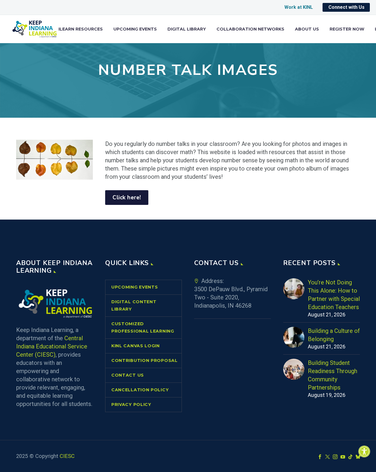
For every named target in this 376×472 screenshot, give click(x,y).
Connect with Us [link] (346, 7)
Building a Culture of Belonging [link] (334, 335)
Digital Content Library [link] (134, 305)
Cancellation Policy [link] (140, 389)
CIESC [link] (67, 456)
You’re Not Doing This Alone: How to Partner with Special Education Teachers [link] (334, 295)
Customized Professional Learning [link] (142, 327)
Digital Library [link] (186, 29)
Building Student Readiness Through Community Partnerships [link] (332, 375)
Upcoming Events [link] (135, 29)
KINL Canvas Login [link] (135, 345)
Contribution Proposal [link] (144, 360)
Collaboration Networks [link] (250, 29)
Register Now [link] (347, 29)
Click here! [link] (127, 197)
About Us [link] (307, 29)
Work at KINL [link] (298, 7)
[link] (364, 451)
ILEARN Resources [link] (80, 29)
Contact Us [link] (127, 375)
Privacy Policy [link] (131, 404)
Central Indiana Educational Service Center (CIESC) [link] (51, 346)
